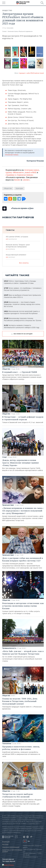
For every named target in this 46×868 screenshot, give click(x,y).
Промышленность (9, 648)
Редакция (5, 842)
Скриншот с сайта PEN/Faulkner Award (31, 73)
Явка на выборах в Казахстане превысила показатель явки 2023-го (22, 296)
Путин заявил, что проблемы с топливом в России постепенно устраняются (22, 289)
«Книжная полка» (11, 155)
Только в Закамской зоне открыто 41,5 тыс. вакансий (22, 419)
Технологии (6, 743)
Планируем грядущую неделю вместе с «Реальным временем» (22, 703)
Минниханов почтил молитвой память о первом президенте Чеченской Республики (22, 312)
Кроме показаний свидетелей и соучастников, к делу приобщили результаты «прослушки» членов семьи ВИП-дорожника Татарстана (23, 514)
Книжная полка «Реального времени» (20, 31)
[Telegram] (19, 199)
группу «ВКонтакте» (15, 172)
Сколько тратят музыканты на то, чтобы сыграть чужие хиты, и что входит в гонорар (23, 608)
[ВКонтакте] (5, 199)
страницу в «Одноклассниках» (19, 175)
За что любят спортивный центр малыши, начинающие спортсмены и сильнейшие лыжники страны (23, 656)
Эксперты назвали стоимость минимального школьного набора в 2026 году (21, 326)
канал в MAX (30, 172)
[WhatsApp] (14, 199)
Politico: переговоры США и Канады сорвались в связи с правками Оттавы (20, 282)
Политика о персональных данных (12, 850)
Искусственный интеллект (16, 256)
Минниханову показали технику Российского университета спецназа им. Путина (22, 319)
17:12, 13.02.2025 (7, 28)
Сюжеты (10, 230)
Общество (7, 10)
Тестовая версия (8, 861)
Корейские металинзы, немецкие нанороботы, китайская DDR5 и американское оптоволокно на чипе (21, 751)
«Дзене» (26, 180)
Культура (19, 188)
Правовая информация (10, 847)
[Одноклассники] (10, 199)
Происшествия (8, 505)
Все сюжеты (24, 263)
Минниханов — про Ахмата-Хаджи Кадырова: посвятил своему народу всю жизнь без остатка (22, 304)
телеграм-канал (31, 170)
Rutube (17, 180)
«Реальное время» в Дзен (22, 208)
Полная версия (8, 859)
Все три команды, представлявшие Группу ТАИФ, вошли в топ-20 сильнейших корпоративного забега (22, 465)
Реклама (5, 844)
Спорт (4, 457)
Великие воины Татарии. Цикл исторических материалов (18, 247)
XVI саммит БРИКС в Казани (17, 238)
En (29, 841)
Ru (25, 841)
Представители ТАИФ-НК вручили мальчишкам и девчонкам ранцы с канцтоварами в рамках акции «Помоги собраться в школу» (21, 375)
